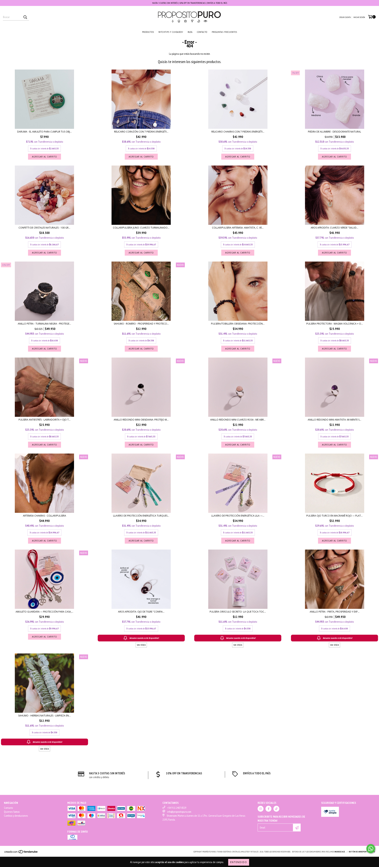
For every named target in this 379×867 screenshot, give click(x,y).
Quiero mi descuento (217, 80)
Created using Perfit (216, 93)
